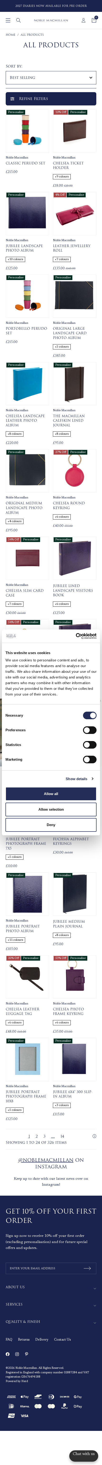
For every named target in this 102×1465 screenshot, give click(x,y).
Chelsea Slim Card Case (25, 593)
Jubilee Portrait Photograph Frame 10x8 (26, 1097)
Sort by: (14, 66)
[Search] (18, 20)
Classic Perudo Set (25, 163)
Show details (76, 779)
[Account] (83, 20)
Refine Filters (33, 99)
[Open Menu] (8, 20)
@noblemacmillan (46, 1160)
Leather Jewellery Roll (71, 248)
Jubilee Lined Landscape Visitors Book (73, 591)
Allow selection (51, 809)
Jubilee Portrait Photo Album (23, 928)
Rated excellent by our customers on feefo (58, 6)
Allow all (51, 794)
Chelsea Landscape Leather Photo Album (25, 421)
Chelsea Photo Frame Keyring (68, 1011)
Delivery (41, 1340)
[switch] (90, 730)
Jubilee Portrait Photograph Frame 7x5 (26, 844)
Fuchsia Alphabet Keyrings (71, 841)
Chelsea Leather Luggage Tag (22, 1011)
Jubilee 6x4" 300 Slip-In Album (73, 1094)
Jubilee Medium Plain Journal (69, 924)
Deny (51, 825)
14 (62, 1136)
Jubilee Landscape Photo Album (24, 248)
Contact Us (62, 1340)
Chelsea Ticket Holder (68, 165)
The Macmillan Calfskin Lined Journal (69, 421)
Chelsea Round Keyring (69, 505)
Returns (24, 1340)
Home (10, 35)
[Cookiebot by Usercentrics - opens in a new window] (76, 636)
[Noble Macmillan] (51, 20)
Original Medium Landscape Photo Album (24, 508)
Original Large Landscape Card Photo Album (70, 333)
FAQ (9, 1340)
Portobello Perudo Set (26, 331)
